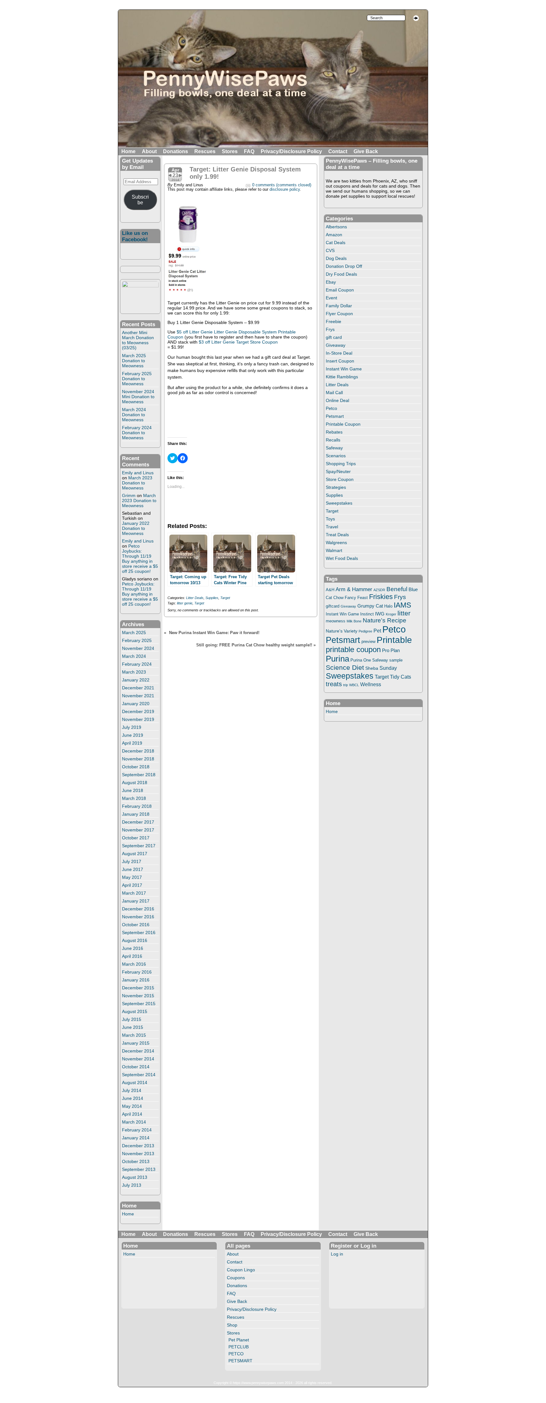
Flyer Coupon (339, 313)
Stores (230, 151)
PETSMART (240, 1360)
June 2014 (132, 1098)
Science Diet (345, 667)
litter (403, 613)
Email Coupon (340, 289)
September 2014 (138, 1074)
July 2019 (131, 727)
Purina (337, 658)
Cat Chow (334, 598)
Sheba (371, 668)
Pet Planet (238, 1339)
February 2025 (137, 640)
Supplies (211, 598)
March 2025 (134, 632)
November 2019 (138, 719)
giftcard (332, 606)
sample (396, 660)
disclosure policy (285, 189)
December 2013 (138, 1145)
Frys (330, 329)
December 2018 (138, 750)
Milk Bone (354, 621)
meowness (335, 621)
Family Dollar (339, 305)
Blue (413, 589)
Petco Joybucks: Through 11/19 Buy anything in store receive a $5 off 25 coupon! (140, 558)
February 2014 (137, 1129)
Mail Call (334, 392)
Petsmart (335, 416)
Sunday (388, 668)
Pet (377, 630)
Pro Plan (391, 650)
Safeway (334, 447)
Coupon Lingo (241, 1269)
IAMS (402, 605)
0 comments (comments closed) (281, 185)
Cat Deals (335, 242)
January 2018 (135, 814)
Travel (332, 526)
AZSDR (379, 590)
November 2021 (138, 695)
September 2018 (138, 774)
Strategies (336, 487)
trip (345, 685)
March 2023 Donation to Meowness (137, 482)
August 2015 (134, 1011)
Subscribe (140, 199)
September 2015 (138, 1003)
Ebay (331, 282)
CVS (330, 250)
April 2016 (132, 956)
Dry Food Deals (341, 274)
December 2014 (138, 1050)
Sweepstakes (339, 503)
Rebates (334, 432)
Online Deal (337, 400)
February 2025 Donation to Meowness (137, 378)
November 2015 (138, 995)
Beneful (396, 589)
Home (128, 151)
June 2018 (132, 790)
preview (368, 641)
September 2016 (138, 932)
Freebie (333, 321)
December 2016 (138, 908)
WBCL (354, 685)
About (149, 151)
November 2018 (138, 758)
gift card (334, 337)
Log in (337, 1253)
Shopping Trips (341, 463)
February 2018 (137, 806)
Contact (337, 151)
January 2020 (135, 703)
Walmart (334, 550)
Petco (331, 408)
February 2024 (137, 664)
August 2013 (134, 1177)
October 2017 (135, 837)
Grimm (129, 495)
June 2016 (132, 948)
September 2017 (138, 845)
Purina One (360, 660)
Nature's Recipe (384, 620)
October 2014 (135, 1066)
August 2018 (134, 782)
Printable (394, 640)
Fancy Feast (356, 597)
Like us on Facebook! (135, 236)
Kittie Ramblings (342, 376)
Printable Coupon (343, 424)
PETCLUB (238, 1346)
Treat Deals (337, 534)
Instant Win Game (344, 368)
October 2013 (135, 1161)
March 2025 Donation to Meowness (134, 360)
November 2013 (138, 1153)
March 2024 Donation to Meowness (134, 414)
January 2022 (135, 679)
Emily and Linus (138, 472)
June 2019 (132, 735)
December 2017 (138, 821)
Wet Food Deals (342, 558)
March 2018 (134, 798)
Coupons (236, 1277)
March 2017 (134, 893)
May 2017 (132, 877)
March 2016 (134, 964)
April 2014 (132, 1114)
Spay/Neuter (338, 471)
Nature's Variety (341, 630)
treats (334, 684)
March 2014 (134, 1121)
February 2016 (137, 971)
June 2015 (132, 1027)
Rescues (204, 151)
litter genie (184, 603)
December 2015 (138, 987)
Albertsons (336, 226)
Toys (330, 518)
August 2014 (134, 1082)
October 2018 (135, 766)
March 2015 (134, 1035)
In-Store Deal (339, 353)
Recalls (333, 439)
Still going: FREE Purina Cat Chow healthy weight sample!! (254, 645)
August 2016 (134, 940)
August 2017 (134, 853)
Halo (388, 606)
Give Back (366, 151)
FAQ (249, 151)
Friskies (381, 597)
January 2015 (135, 1043)
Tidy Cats (400, 677)
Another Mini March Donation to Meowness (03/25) (138, 340)
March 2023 (134, 672)
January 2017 (135, 900)
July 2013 (131, 1185)
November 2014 (138, 1058)
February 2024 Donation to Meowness (137, 432)
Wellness (370, 684)
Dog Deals (336, 258)
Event (331, 297)
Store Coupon (340, 479)
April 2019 (132, 743)
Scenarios (336, 455)
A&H (330, 590)
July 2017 (131, 861)
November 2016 (138, 916)
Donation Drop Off (344, 266)
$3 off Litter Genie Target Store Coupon (238, 342)
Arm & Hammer (354, 589)
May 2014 (132, 1106)
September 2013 (138, 1169)
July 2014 (131, 1090)
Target (225, 598)
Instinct (367, 614)
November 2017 (138, 829)
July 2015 (131, 1019)
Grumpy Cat (370, 606)
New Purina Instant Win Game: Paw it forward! (214, 633)
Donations (175, 151)
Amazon (334, 234)
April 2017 (132, 885)
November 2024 (138, 648)
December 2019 (138, 711)
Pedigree (365, 631)
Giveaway (335, 345)
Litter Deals (194, 598)
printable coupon (353, 649)
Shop (232, 1325)
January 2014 (135, 1137)
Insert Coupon (340, 360)
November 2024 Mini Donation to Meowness (138, 396)
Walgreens (336, 542)
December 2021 (138, 687)
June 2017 (132, 869)
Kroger (391, 614)
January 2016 (135, 979)
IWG (380, 613)
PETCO (236, 1353)
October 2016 (135, 924)
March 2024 (134, 656)
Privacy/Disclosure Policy (291, 151)
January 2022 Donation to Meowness (135, 528)
